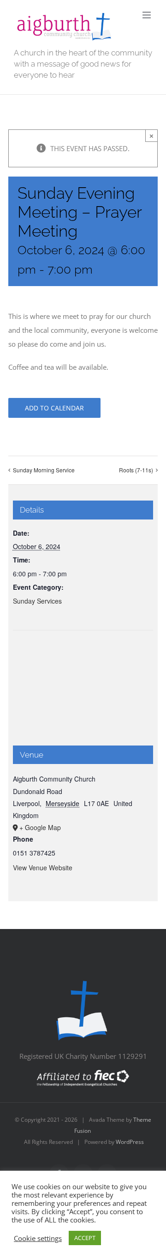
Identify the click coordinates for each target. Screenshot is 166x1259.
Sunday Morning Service (44, 470)
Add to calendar (54, 408)
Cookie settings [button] (38, 1238)
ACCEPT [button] (84, 1238)
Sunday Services (37, 600)
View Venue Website (42, 867)
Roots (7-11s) (136, 470)
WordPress (130, 1142)
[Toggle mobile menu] (147, 15)
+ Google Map (40, 827)
